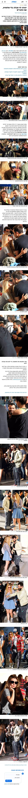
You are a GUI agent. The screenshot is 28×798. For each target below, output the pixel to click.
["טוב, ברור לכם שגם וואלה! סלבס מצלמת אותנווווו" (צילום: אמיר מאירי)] (14, 149)
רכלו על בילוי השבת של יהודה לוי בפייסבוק (16, 392)
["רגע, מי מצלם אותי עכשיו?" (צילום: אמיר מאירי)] (14, 88)
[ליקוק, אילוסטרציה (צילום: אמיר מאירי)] (14, 291)
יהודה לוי (25, 765)
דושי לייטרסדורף (8, 765)
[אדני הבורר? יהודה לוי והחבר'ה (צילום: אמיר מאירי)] (14, 36)
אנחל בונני (21, 765)
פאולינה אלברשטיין (15, 765)
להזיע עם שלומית (17, 379)
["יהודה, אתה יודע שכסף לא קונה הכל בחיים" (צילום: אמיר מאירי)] (14, 557)
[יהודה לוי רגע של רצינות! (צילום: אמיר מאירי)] (14, 337)
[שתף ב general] (2, 1)
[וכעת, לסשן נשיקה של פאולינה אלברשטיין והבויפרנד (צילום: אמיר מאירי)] (14, 246)
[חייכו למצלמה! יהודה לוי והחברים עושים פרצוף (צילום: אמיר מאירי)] (14, 111)
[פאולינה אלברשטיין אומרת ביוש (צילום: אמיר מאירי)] (14, 695)
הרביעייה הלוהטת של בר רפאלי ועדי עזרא (16, 75)
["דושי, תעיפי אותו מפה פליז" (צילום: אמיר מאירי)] (14, 511)
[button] (22, 1)
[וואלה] (14, 1)
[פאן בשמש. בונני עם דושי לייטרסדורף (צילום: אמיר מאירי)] (14, 649)
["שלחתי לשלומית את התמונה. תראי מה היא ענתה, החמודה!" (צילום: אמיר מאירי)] (14, 419)
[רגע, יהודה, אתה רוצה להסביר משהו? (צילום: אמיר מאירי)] (14, 195)
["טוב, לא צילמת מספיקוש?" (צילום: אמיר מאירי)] (14, 466)
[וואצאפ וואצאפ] (5, 1)
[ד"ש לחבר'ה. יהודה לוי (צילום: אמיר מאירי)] (14, 741)
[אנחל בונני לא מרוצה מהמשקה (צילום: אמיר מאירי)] (14, 171)
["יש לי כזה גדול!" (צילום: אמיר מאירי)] (14, 603)
